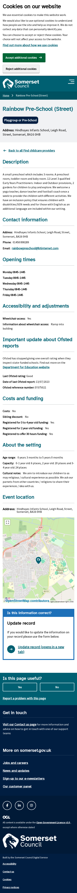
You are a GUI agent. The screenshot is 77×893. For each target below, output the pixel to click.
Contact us (8, 871)
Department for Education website (26, 367)
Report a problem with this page (24, 698)
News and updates (16, 771)
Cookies (7, 879)
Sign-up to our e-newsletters (24, 778)
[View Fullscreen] (7, 522)
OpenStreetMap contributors (27, 600)
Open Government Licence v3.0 (53, 822)
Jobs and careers (15, 763)
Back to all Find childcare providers (31, 150)
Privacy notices (11, 887)
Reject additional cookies (21, 69)
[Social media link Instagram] (31, 805)
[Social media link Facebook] (7, 805)
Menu (71, 82)
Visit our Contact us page (19, 724)
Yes (20, 687)
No (57, 687)
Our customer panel (17, 786)
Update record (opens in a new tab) (41, 649)
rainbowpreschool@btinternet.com (35, 248)
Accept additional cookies (21, 57)
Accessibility (9, 863)
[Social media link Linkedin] (19, 805)
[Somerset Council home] (21, 84)
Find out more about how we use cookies (30, 45)
